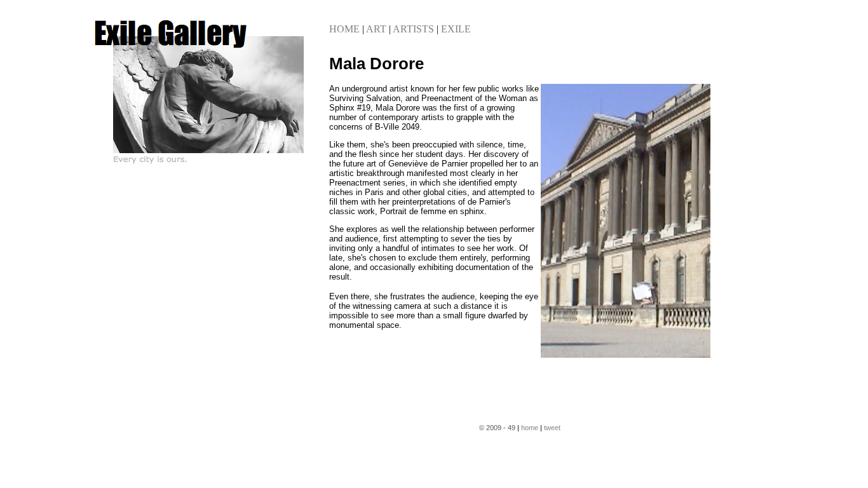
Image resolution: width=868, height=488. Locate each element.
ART (376, 29)
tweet (552, 427)
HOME (344, 29)
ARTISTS (413, 29)
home (529, 427)
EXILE (456, 29)
